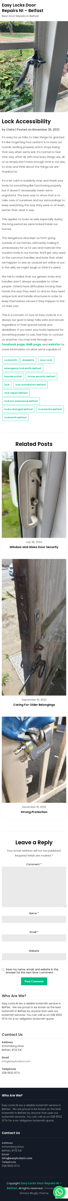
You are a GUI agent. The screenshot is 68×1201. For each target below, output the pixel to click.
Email (34, 932)
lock (7, 384)
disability (28, 360)
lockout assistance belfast (21, 401)
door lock (46, 360)
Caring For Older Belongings (34, 705)
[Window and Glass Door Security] (34, 493)
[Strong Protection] (34, 759)
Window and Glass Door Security (34, 547)
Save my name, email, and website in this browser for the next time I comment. (32, 971)
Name (34, 913)
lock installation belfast (30, 384)
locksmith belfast (15, 417)
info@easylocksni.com (16, 1061)
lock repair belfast (16, 393)
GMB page (33, 344)
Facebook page (13, 344)
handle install (13, 376)
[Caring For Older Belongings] (34, 626)
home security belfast (41, 376)
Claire (10, 129)
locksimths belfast (50, 409)
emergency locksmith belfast (22, 368)
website (54, 344)
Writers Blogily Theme (34, 1193)
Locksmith (10, 360)
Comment (34, 864)
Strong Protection (34, 812)
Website (34, 951)
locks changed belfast (18, 409)
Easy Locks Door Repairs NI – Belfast (22, 7)
